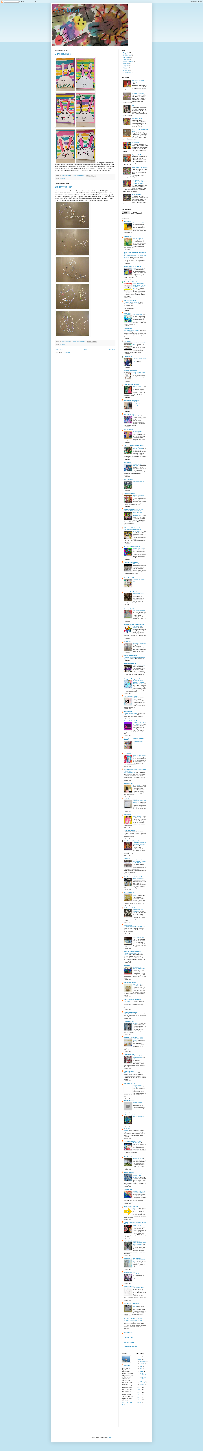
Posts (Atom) (66, 352)
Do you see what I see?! (139, 755)
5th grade (62, 344)
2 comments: (80, 175)
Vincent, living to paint (138, 222)
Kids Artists (127, 221)
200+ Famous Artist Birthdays (131, 330)
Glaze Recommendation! (139, 665)
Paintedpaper (128, 711)
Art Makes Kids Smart (130, 655)
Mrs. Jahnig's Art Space (131, 696)
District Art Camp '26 (138, 238)
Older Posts (111, 349)
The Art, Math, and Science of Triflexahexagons (137, 514)
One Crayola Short (129, 414)
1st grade (126, 53)
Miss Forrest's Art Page (131, 1206)
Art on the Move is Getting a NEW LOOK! (134, 926)
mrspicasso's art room (131, 370)
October (142, 1363)
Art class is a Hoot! (137, 194)
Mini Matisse (127, 341)
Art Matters (127, 814)
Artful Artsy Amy (129, 1286)
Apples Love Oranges (130, 799)
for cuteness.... (128, 1001)
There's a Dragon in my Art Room (134, 445)
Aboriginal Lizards (137, 118)
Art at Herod (127, 936)
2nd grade (62, 178)
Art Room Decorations (138, 495)
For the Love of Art (129, 578)
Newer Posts (59, 349)
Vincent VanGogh (137, 531)
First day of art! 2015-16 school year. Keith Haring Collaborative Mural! (139, 182)
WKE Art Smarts (129, 1101)
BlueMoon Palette (129, 1342)
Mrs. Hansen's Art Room (131, 1303)
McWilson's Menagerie (130, 1012)
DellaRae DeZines (129, 1157)
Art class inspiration (130, 1115)
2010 (140, 1399)
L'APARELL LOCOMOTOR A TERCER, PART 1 (137, 403)
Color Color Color (129, 1021)
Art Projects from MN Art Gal (132, 1000)
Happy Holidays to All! (138, 481)
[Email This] (87, 176)
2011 (140, 1397)
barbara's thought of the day (132, 592)
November (143, 1361)
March (142, 1371)
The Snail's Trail (128, 1337)
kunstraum (127, 858)
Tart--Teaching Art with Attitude (133, 877)
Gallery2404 (127, 641)
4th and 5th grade (128, 61)
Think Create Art (129, 1054)
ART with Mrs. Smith (130, 300)
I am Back (135, 1023)
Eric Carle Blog (128, 479)
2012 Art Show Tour (129, 1013)
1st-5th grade (127, 55)
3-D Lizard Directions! (138, 93)
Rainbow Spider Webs (138, 548)
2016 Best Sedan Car (129, 772)
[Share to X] (91, 176)
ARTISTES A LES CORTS (131, 400)
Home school (127, 72)
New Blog (135, 1208)
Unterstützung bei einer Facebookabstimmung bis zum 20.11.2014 (139, 861)
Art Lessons (127, 313)
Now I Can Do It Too (129, 609)
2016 (140, 1359)
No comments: (81, 341)
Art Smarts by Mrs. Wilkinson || (133, 1258)
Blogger (109, 1437)
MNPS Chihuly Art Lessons (132, 1241)
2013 (140, 1392)
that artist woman (129, 430)
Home (85, 349)
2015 (140, 1387)
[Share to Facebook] (93, 176)
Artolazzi (67, 10)
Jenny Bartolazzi (127, 1364)
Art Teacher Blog (129, 1172)
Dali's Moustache (129, 892)
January (142, 1384)
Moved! (126, 1130)
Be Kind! (135, 697)
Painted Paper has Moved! (131, 713)
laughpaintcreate (129, 1071)
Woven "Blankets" (137, 816)
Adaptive (125, 68)
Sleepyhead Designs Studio (132, 679)
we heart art (127, 754)
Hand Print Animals (138, 314)
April (141, 1368)
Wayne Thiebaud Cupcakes (140, 167)
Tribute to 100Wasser (138, 1116)
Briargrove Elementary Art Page (133, 1037)
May (141, 1366)
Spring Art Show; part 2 (139, 1273)
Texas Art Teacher (129, 830)
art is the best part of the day (132, 1141)
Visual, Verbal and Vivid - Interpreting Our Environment (139, 1175)
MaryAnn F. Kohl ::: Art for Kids (133, 1319)
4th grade (126, 63)
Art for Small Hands (130, 982)
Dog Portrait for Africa (138, 1287)
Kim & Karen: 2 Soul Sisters (132, 282)
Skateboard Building (138, 878)
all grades (126, 70)
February (142, 1382)
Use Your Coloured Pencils (132, 547)
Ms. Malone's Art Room (131, 908)
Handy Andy (135, 142)
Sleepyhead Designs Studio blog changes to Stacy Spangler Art (138, 682)
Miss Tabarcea (128, 1333)
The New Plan (136, 416)
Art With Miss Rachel (130, 663)
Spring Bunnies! (63, 54)
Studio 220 (127, 1129)
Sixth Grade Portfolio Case (139, 643)
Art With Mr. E (128, 236)
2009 (140, 1402)
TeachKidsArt (128, 328)
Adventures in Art (129, 1272)
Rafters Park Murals (138, 268)
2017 (140, 1356)
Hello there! (127, 1073)
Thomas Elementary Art (131, 562)
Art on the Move (128, 925)
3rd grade (126, 59)
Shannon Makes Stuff (130, 721)
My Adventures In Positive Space (134, 624)
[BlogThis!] (89, 176)
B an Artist (127, 965)
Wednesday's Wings (138, 1158)
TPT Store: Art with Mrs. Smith (132, 302)
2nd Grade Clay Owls (138, 937)
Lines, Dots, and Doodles (131, 384)
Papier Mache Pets (137, 155)
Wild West (135, 106)
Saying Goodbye (137, 785)
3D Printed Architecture (139, 564)
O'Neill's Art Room (129, 493)
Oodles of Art (128, 1189)
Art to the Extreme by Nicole (132, 951)
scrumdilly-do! (128, 356)
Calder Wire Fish (63, 187)
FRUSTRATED (137, 1142)
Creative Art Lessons (130, 1346)
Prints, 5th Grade (137, 386)
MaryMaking (127, 462)
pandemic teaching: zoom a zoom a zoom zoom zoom (139, 360)
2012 (140, 1395)
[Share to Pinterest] (95, 176)
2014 (140, 1390)
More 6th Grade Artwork (139, 610)
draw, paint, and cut (129, 1084)
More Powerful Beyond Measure (133, 841)
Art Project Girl (128, 783)
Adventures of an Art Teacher (133, 266)
